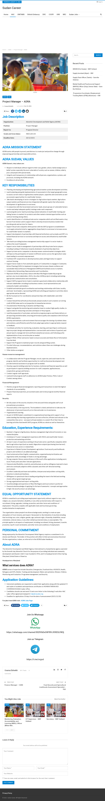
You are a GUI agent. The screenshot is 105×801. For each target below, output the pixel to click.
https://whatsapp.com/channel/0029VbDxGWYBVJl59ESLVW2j (35, 632)
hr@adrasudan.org (37, 594)
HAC (12, 14)
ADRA (4, 97)
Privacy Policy (7, 793)
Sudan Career (11, 8)
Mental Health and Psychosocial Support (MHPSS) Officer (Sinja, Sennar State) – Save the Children (87, 86)
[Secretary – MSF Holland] (56, 710)
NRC (64, 14)
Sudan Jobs (73, 14)
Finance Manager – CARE (14, 685)
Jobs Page (27, 600)
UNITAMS (21, 14)
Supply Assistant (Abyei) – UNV (83, 73)
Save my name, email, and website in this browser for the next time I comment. (29, 778)
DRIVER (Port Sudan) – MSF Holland (85, 69)
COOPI (51, 14)
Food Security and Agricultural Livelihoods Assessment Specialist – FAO (52, 687)
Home (6, 14)
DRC (44, 14)
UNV (58, 14)
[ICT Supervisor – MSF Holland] (35, 710)
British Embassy (33, 14)
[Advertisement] (52, 32)
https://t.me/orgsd (35, 659)
